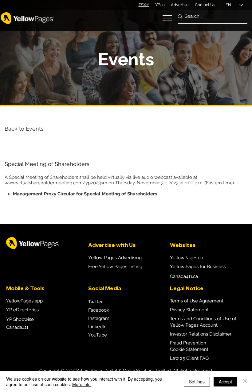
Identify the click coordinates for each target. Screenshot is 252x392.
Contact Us (205, 4)
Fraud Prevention (188, 343)
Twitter (95, 302)
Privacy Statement (189, 310)
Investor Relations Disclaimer (200, 334)
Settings (197, 382)
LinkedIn (97, 326)
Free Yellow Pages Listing (115, 266)
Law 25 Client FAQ (189, 358)
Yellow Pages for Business (198, 266)
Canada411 (17, 327)
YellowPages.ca (186, 257)
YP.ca (160, 4)
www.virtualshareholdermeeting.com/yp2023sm (56, 183)
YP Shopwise (20, 319)
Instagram (98, 318)
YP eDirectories (22, 310)
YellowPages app (24, 301)
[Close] (244, 381)
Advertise (180, 4)
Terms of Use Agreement (196, 301)
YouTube (97, 335)
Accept (225, 382)
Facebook (98, 310)
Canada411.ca (184, 276)
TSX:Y (144, 4)
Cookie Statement (189, 349)
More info (81, 384)
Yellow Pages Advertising (115, 257)
